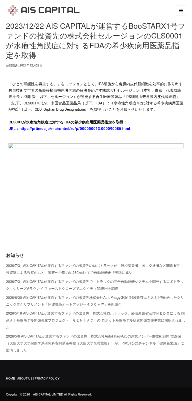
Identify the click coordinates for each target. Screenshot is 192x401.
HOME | (11, 378)
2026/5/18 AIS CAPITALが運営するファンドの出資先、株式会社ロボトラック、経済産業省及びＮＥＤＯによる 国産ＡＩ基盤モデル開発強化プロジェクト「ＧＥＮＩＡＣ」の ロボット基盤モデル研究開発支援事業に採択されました (96, 320)
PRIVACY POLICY (47, 378)
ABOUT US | (26, 378)
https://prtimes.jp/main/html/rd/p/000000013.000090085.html (75, 128)
